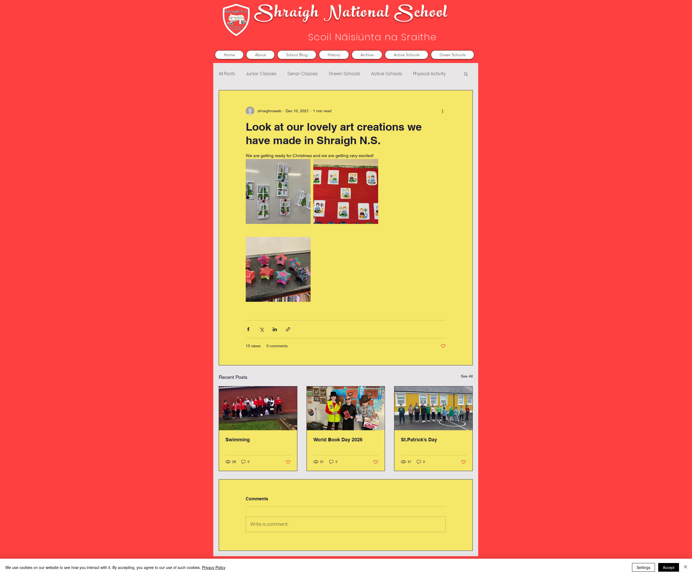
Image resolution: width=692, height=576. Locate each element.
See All (467, 376)
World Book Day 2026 (337, 439)
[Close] (685, 567)
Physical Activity (429, 74)
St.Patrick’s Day (419, 439)
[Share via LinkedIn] (274, 329)
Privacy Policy (213, 567)
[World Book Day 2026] (346, 408)
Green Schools (344, 74)
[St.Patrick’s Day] (433, 408)
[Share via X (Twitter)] (261, 329)
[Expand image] (278, 191)
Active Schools (386, 74)
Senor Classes (302, 74)
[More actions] (442, 111)
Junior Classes (261, 74)
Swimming (237, 439)
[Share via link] (288, 329)
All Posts (227, 74)
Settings (643, 567)
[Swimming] (258, 408)
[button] (260, 54)
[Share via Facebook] (248, 329)
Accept (668, 567)
